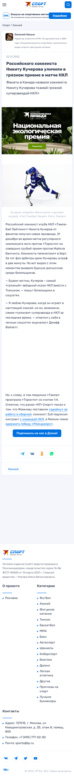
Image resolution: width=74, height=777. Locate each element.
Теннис (45, 619)
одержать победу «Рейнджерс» (29, 424)
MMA (43, 631)
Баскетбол (47, 625)
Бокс (43, 637)
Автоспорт (47, 642)
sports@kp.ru (24, 743)
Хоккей (17, 25)
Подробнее (60, 15)
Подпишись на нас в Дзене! (37, 433)
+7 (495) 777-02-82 (32, 737)
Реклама (11, 598)
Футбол (45, 598)
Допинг (45, 665)
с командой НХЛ (32, 419)
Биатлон (46, 659)
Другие (45, 681)
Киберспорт (48, 654)
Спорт (6, 25)
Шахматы (46, 648)
